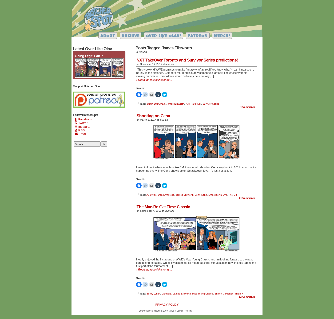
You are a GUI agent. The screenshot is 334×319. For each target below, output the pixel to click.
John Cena (201, 194)
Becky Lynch (153, 293)
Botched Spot (100, 19)
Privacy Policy (167, 304)
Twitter (82, 123)
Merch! (222, 36)
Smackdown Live (217, 194)
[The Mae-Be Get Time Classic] (196, 251)
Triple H (239, 293)
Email (82, 134)
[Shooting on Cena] (196, 159)
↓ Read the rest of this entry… (154, 79)
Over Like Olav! (163, 36)
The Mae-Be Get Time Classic (163, 207)
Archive (131, 36)
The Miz (232, 194)
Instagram (84, 126)
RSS (81, 130)
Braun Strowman (155, 103)
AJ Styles (151, 194)
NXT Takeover (193, 103)
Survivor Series (210, 103)
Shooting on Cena (153, 115)
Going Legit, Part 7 (89, 56)
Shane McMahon (224, 293)
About (107, 36)
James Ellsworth (175, 103)
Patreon (198, 36)
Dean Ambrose (166, 194)
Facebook (84, 119)
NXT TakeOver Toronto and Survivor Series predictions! (187, 60)
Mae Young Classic (202, 293)
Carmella (167, 293)
